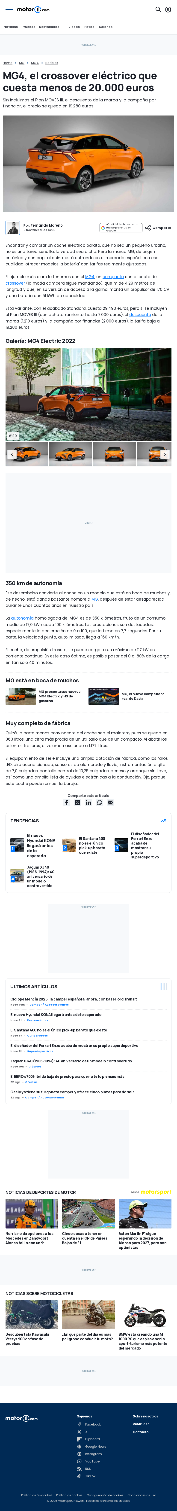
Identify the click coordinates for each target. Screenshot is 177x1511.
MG (21, 63)
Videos (74, 27)
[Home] (33, 9)
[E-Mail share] (110, 802)
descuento (140, 314)
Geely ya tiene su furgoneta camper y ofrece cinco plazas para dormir (72, 1091)
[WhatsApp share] (99, 802)
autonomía (22, 618)
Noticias (11, 26)
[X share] (77, 802)
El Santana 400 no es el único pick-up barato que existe (58, 1030)
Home (7, 63)
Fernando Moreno (47, 225)
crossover (15, 283)
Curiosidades (37, 1035)
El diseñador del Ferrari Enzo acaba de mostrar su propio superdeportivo (74, 1045)
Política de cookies (69, 1495)
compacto (113, 277)
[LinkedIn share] (88, 802)
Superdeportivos (40, 1051)
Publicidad (141, 1424)
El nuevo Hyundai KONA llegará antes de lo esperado (56, 1014)
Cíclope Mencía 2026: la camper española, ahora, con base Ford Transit (73, 999)
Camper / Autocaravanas (49, 1004)
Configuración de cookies (105, 1495)
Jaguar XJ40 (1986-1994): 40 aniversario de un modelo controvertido (71, 1061)
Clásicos (35, 1066)
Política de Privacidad (36, 1495)
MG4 (35, 63)
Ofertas (31, 1082)
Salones (105, 27)
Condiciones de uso (141, 1495)
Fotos (89, 27)
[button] (12, 454)
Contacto (141, 1432)
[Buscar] (158, 9)
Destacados (49, 26)
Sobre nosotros (145, 1416)
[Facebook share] (66, 802)
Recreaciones (37, 1020)
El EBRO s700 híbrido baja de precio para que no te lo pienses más (67, 1076)
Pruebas (28, 26)
